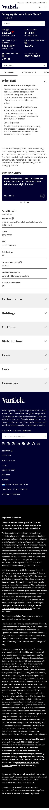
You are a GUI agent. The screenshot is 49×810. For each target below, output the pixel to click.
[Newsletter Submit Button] (45, 436)
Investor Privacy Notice (14, 489)
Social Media (8, 470)
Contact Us (8, 451)
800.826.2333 (26, 742)
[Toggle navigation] (45, 7)
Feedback (6, 456)
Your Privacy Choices (16, 484)
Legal (5, 465)
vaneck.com (7, 745)
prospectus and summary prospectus (17, 608)
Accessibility (8, 460)
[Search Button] (39, 7)
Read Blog (9, 196)
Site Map (6, 475)
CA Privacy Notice (11, 494)
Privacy (6, 480)
